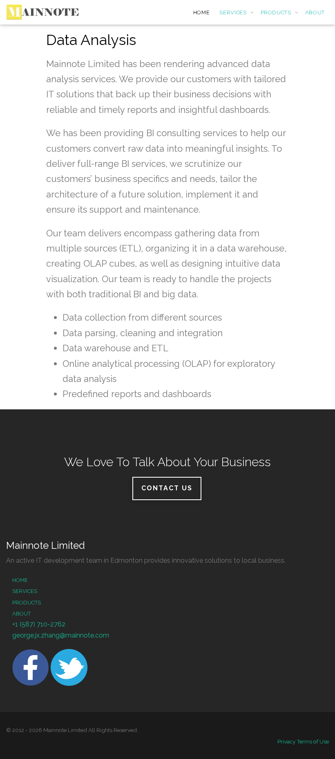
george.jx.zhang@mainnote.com (60, 635)
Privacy (286, 741)
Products (26, 603)
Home (20, 580)
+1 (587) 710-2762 (38, 624)
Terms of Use (313, 741)
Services (24, 591)
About (21, 614)
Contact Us (166, 488)
